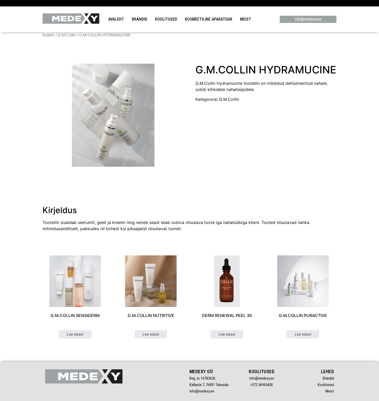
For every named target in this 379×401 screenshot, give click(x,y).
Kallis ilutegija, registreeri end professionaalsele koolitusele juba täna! (189, 3)
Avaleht (116, 19)
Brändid (139, 19)
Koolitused (166, 19)
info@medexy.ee (308, 19)
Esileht (48, 35)
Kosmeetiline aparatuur (208, 19)
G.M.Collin (67, 35)
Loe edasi (75, 334)
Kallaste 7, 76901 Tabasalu (209, 384)
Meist (245, 19)
